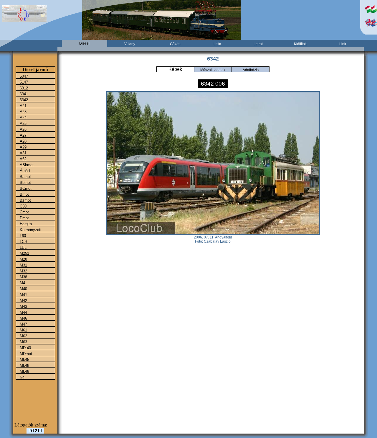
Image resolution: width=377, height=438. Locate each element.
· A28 (21, 141)
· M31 (21, 265)
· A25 (21, 123)
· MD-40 (23, 348)
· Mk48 (22, 365)
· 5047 (22, 76)
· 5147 (22, 82)
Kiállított (300, 44)
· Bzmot (23, 200)
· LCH (21, 241)
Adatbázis (251, 70)
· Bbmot (23, 182)
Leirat (258, 44)
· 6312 (22, 88)
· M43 (21, 306)
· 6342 (22, 100)
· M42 (21, 300)
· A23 (21, 112)
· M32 (21, 271)
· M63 (21, 342)
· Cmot (22, 212)
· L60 (21, 235)
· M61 (21, 330)
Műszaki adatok (212, 70)
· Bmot (22, 194)
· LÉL (21, 247)
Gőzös (175, 44)
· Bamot (23, 176)
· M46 (21, 318)
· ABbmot (25, 165)
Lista (217, 44)
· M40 (21, 289)
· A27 (21, 135)
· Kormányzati (28, 230)
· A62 (21, 159)
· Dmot (22, 218)
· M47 (21, 324)
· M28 (21, 259)
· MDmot (24, 354)
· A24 (21, 117)
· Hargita (24, 224)
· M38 (21, 277)
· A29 (21, 147)
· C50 (21, 206)
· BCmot (24, 188)
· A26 (21, 129)
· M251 (22, 253)
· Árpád (23, 171)
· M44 (21, 312)
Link (342, 44)
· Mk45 (22, 359)
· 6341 (22, 94)
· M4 (20, 283)
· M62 (21, 336)
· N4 (20, 377)
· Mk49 (22, 371)
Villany (129, 44)
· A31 (21, 153)
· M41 (21, 294)
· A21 (21, 106)
